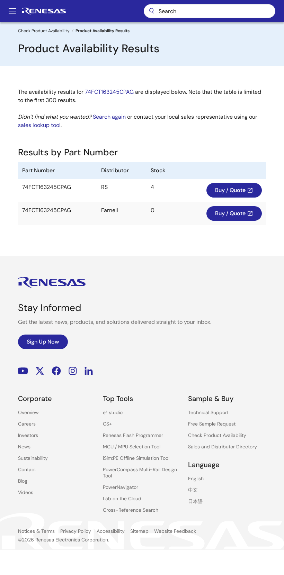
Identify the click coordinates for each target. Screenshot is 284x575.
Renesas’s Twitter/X (40, 371)
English (196, 478)
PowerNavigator (120, 487)
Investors (28, 435)
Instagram (73, 371)
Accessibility (111, 531)
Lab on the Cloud (122, 498)
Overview (28, 412)
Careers (27, 424)
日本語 (195, 501)
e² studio (113, 412)
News (24, 447)
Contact (27, 469)
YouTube (23, 371)
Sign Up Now (43, 341)
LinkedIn (89, 371)
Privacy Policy (75, 531)
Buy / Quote (234, 190)
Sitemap (139, 531)
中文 (193, 490)
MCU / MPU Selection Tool (131, 447)
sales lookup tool (39, 125)
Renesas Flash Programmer (133, 435)
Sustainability (33, 458)
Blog (22, 481)
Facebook (56, 371)
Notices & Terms (36, 531)
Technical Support (208, 412)
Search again (109, 116)
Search (209, 11)
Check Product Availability (44, 31)
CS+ (107, 424)
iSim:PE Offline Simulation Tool (136, 458)
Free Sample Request (212, 424)
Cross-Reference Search (130, 510)
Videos (25, 492)
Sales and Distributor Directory (222, 447)
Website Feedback (175, 531)
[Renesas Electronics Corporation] (44, 11)
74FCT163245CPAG (109, 91)
